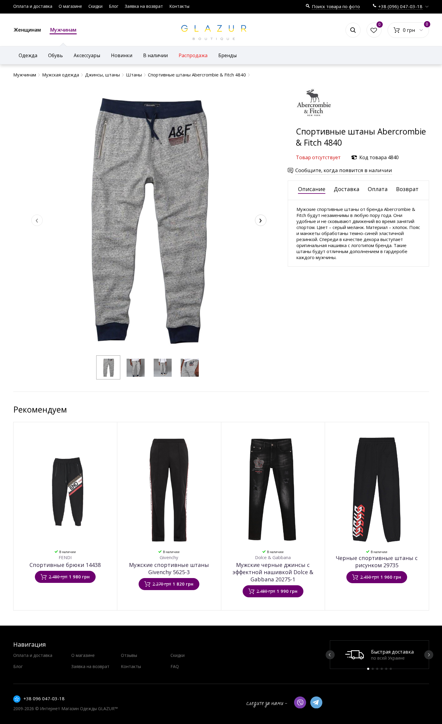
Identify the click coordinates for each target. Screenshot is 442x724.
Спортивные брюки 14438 (65, 564)
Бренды (227, 55)
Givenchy (169, 557)
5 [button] (386, 669)
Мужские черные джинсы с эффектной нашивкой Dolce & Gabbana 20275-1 (272, 572)
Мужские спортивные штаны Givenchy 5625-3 (169, 568)
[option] (379, 654)
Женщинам (27, 29)
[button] (108, 367)
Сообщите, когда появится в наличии (343, 170)
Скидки (95, 6)
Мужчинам (63, 29)
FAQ (174, 666)
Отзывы (129, 655)
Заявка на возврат (144, 6)
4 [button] (382, 669)
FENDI (65, 557)
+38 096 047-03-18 (44, 698)
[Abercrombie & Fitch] (314, 123)
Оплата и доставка (32, 6)
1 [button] (368, 669)
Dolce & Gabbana (273, 557)
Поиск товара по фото (336, 6)
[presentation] (37, 220)
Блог (113, 6)
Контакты (179, 6)
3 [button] (377, 669)
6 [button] (391, 669)
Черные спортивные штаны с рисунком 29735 (377, 561)
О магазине (70, 6)
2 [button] (373, 669)
